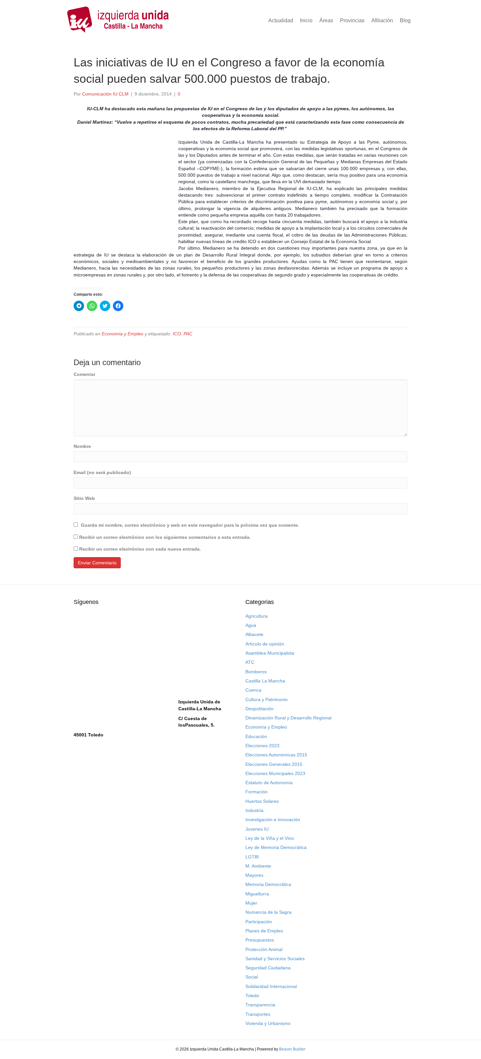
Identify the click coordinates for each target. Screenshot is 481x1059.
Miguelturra (257, 893)
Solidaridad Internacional (271, 986)
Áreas (326, 20)
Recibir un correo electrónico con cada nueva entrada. (140, 549)
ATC (249, 662)
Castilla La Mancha (265, 680)
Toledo (252, 995)
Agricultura (256, 616)
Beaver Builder (292, 1049)
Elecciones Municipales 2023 (275, 773)
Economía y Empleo (122, 333)
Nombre (82, 446)
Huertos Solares (262, 801)
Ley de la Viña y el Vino (269, 838)
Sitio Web (84, 498)
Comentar (84, 374)
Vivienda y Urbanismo (268, 1023)
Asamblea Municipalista (269, 653)
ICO (177, 333)
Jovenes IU (257, 829)
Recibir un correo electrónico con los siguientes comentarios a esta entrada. (165, 537)
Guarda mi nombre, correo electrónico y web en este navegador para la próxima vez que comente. (190, 525)
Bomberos (256, 671)
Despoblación (259, 708)
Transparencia (260, 1004)
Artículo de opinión (264, 643)
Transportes (257, 1014)
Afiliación (382, 20)
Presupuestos (259, 940)
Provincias (352, 20)
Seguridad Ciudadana (268, 967)
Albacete (254, 634)
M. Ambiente (258, 866)
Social (251, 977)
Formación (256, 791)
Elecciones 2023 (262, 745)
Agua (250, 625)
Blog (405, 20)
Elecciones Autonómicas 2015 (276, 754)
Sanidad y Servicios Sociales (275, 958)
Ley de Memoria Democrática (276, 847)
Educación (256, 736)
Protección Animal (263, 949)
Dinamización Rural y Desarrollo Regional (288, 717)
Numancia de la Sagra (268, 912)
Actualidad (280, 20)
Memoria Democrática (268, 884)
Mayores (254, 875)
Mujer (251, 903)
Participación (258, 921)
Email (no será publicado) (102, 472)
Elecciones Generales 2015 (273, 764)
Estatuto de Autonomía (269, 782)
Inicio (306, 20)
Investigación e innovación (272, 819)
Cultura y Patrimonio (266, 699)
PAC (188, 333)
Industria (254, 810)
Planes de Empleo (264, 930)
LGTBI (252, 856)
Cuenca (253, 690)
